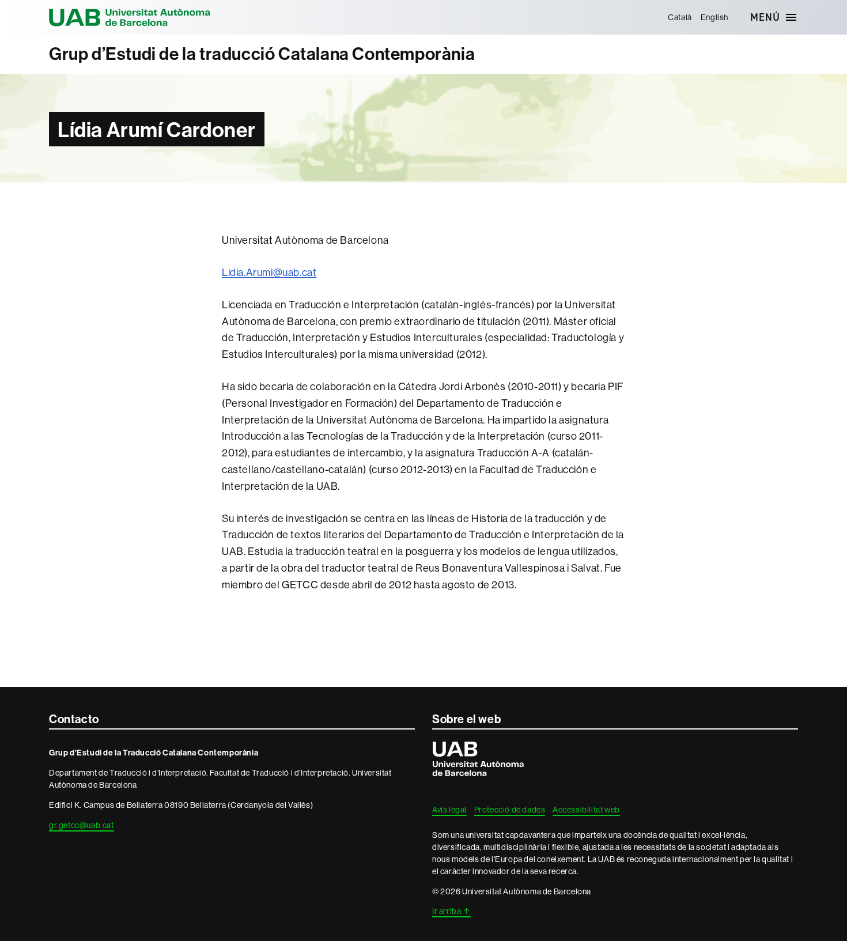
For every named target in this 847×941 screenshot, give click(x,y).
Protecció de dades (510, 809)
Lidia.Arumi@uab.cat (269, 272)
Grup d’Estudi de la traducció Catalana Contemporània (262, 54)
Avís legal (449, 809)
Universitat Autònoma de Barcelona (129, 17)
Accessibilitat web (586, 809)
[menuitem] (680, 17)
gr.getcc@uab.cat (81, 825)
